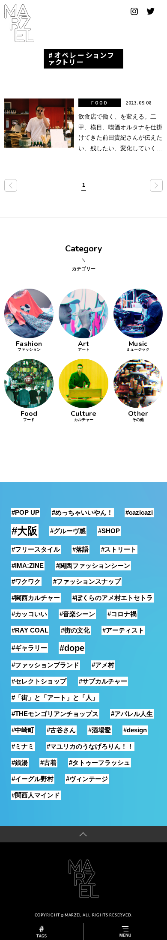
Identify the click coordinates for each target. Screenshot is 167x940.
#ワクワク (26, 581)
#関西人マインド (36, 795)
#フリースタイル (36, 549)
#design (135, 730)
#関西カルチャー (36, 597)
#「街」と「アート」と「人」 (55, 697)
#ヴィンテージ (87, 778)
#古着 (48, 762)
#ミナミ (23, 746)
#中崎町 (23, 730)
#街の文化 (75, 630)
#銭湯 (20, 762)
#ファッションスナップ (87, 581)
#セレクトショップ (39, 681)
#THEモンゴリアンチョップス (55, 713)
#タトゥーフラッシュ (99, 762)
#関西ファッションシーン (93, 565)
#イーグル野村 (33, 778)
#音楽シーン (77, 614)
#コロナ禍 (122, 614)
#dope (72, 648)
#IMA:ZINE (28, 565)
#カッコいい (29, 614)
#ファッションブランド (45, 664)
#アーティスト (123, 630)
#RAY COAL (30, 630)
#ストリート (119, 549)
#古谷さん (61, 730)
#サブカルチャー (103, 681)
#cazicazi (139, 512)
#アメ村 (103, 664)
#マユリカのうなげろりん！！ (90, 746)
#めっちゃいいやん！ (82, 512)
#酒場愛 (99, 730)
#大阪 (25, 531)
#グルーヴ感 (68, 530)
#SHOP (109, 530)
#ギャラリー (29, 647)
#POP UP (25, 512)
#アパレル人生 (132, 713)
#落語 (80, 549)
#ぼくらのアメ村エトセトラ (112, 597)
